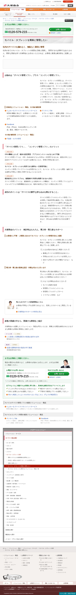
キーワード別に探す (11, 438)
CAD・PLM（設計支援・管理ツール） (17, 498)
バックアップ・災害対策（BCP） (15, 475)
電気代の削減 (10, 501)
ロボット (9, 445)
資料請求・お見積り (56, 33)
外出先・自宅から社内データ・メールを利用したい (21, 460)
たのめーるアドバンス (46, 562)
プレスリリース (62, 572)
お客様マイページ (34, 9)
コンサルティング (11, 522)
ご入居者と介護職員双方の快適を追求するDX (23, 337)
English (53, 5)
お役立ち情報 (26, 558)
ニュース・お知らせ (10, 587)
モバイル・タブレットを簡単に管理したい (19, 466)
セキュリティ (10, 472)
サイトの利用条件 (10, 589)
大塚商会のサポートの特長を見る (30, 312)
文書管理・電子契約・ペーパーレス (16, 483)
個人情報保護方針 (39, 587)
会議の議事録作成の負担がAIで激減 (19, 347)
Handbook (10, 124)
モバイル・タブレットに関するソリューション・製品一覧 (23, 469)
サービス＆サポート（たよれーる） (16, 519)
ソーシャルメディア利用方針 (53, 587)
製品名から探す (10, 534)
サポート (29, 5)
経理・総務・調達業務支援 (14, 510)
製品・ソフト (31, 14)
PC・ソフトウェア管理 (13, 507)
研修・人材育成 (11, 516)
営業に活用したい (13, 463)
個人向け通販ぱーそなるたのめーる (46, 565)
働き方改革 (9, 448)
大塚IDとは (48, 1)
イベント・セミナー (37, 5)
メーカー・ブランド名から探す (15, 539)
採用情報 (60, 570)
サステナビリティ (62, 567)
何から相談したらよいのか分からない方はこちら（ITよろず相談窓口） (33, 394)
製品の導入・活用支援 (12, 513)
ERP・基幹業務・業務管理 (14, 495)
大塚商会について (62, 558)
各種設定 (25, 565)
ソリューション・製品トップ (8, 13)
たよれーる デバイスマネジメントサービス (22, 110)
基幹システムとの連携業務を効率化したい (19, 457)
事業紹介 (60, 563)
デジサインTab (47, 110)
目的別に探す (9, 530)
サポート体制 (67, 14)
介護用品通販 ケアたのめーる (46, 569)
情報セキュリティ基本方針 (25, 587)
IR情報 (59, 565)
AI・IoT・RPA (10, 443)
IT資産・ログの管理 (14, 139)
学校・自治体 (10, 525)
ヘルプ (18, 589)
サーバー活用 (10, 478)
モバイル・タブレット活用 (14, 454)
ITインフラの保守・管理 (13, 504)
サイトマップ (26, 589)
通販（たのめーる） (49, 9)
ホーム (6, 9)
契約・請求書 (26, 563)
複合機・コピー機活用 (12, 481)
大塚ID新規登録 (57, 1)
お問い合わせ (46, 5)
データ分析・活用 (11, 492)
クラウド (9, 451)
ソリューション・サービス (19, 14)
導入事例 (55, 14)
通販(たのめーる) (44, 555)
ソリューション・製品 (17, 9)
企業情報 (65, 9)
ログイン (68, 1)
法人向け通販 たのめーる (46, 559)
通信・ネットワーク (12, 489)
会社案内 (60, 560)
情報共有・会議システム (13, 486)
